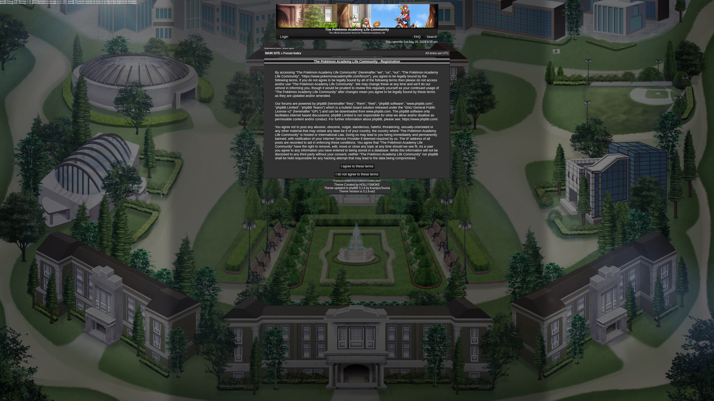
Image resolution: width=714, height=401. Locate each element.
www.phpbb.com (378, 111)
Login (283, 37)
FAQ (417, 37)
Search (431, 37)
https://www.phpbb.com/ (420, 119)
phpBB (347, 181)
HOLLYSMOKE (369, 184)
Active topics (288, 48)
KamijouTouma (380, 188)
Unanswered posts (272, 48)
